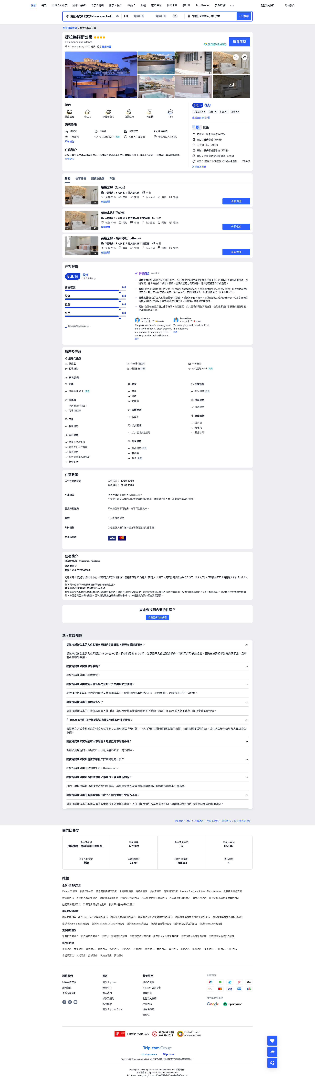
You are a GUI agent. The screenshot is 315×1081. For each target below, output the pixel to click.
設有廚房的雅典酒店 (140, 936)
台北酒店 (126, 949)
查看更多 (69, 159)
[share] (272, 1052)
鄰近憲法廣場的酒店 (161, 923)
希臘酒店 (199, 821)
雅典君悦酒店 (200, 898)
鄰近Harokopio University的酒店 (108, 923)
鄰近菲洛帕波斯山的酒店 (123, 917)
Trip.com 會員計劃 (152, 987)
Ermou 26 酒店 (69, 891)
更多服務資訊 (69, 993)
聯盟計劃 (147, 993)
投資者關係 (148, 982)
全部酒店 (147, 1004)
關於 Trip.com (109, 982)
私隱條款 (107, 1004)
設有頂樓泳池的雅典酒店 (193, 936)
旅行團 (186, 5)
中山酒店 (220, 949)
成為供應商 (148, 1009)
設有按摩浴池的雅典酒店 (221, 936)
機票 (44, 5)
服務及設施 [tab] (97, 178)
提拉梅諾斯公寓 (79, 37)
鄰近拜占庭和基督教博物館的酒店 (155, 917)
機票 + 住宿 (115, 5)
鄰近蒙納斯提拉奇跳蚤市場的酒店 (192, 917)
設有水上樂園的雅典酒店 (114, 936)
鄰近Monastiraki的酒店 (211, 923)
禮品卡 (131, 5)
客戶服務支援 (69, 982)
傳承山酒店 (141, 891)
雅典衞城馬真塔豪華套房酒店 (224, 898)
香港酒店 (78, 949)
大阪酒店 (161, 949)
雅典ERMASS (86, 891)
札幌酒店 (81, 955)
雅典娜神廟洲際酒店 (179, 898)
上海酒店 (137, 949)
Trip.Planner (203, 5)
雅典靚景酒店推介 (90, 936)
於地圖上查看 (199, 166)
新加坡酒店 (106, 955)
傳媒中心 (107, 987)
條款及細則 (108, 998)
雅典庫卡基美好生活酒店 (121, 904)
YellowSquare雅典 (109, 898)
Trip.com (179, 821)
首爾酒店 (185, 949)
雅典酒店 (226, 821)
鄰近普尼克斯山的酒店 (185, 923)
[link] (268, 5)
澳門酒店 (173, 949)
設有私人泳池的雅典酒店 (165, 936)
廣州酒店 (114, 949)
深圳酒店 (67, 949)
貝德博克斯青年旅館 (86, 898)
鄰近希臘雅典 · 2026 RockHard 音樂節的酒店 (85, 917)
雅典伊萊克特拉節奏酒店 (154, 898)
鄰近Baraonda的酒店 (137, 923)
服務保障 (67, 987)
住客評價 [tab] (80, 178)
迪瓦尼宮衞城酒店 (71, 904)
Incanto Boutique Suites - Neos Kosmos (200, 891)
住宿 (33, 5)
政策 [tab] (112, 178)
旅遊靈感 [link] (220, 5)
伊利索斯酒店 (126, 891)
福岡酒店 (196, 949)
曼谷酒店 (149, 949)
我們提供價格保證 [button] (217, 44)
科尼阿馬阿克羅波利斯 (94, 904)
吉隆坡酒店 (68, 955)
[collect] (272, 1041)
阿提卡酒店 (212, 821)
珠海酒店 (90, 949)
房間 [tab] (67, 178)
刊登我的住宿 (150, 998)
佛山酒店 (232, 949)
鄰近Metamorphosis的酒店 (75, 923)
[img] (101, 75)
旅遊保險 (156, 5)
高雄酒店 (118, 955)
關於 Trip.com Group (113, 1009)
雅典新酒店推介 (70, 936)
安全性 (146, 1014)
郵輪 (143, 5)
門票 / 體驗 (97, 5)
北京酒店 (208, 949)
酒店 (189, 821)
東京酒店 (102, 949)
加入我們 (107, 993)
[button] (232, 5)
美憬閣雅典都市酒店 (106, 891)
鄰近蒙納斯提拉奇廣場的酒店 (227, 917)
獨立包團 (172, 5)
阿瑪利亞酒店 (171, 891)
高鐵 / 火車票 (59, 5)
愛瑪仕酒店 (68, 898)
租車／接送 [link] (79, 5)
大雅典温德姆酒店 (232, 891)
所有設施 (69, 141)
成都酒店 (92, 955)
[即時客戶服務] (272, 1063)
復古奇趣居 (155, 891)
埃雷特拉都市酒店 (130, 898)
